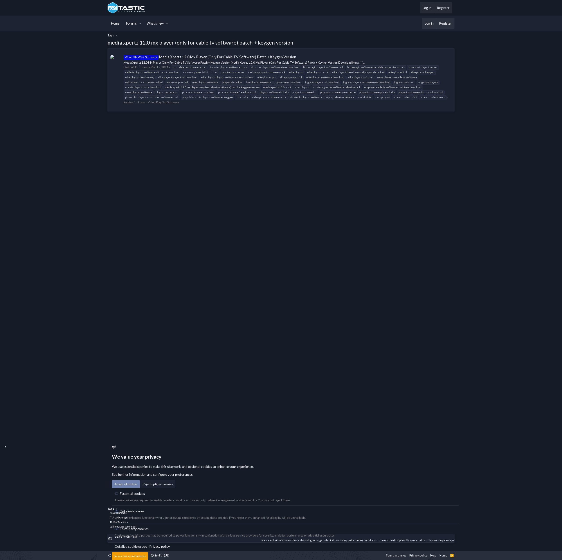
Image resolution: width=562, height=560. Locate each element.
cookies (142, 466)
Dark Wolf (130, 67)
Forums (131, 23)
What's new (155, 23)
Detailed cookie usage (131, 546)
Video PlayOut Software (163, 102)
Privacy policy (159, 546)
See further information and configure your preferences (152, 474)
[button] (140, 23)
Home (115, 23)
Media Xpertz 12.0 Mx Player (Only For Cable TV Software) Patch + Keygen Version (210, 57)
